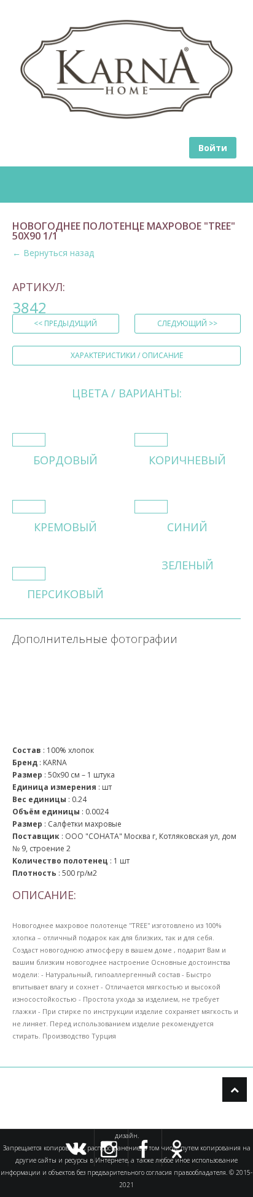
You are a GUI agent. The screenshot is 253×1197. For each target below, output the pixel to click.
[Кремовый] (28, 506)
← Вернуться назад (53, 253)
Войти (212, 148)
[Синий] (151, 506)
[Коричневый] (151, 439)
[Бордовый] (28, 439)
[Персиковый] (28, 573)
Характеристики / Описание (127, 355)
